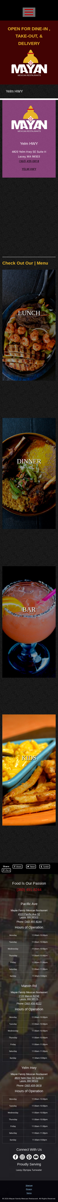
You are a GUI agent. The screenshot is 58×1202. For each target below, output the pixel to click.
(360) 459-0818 (29, 161)
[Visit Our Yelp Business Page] (42, 1157)
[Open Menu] (29, 12)
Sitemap (29, 1185)
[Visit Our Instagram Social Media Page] (22, 1157)
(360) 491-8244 (29, 890)
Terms (29, 1193)
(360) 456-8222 (33, 1003)
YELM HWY (29, 169)
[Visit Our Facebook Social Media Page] (15, 1157)
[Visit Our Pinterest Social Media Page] (29, 1157)
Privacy (29, 1189)
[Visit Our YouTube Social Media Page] (36, 1157)
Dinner (29, 461)
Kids (29, 758)
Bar (29, 609)
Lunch (29, 313)
